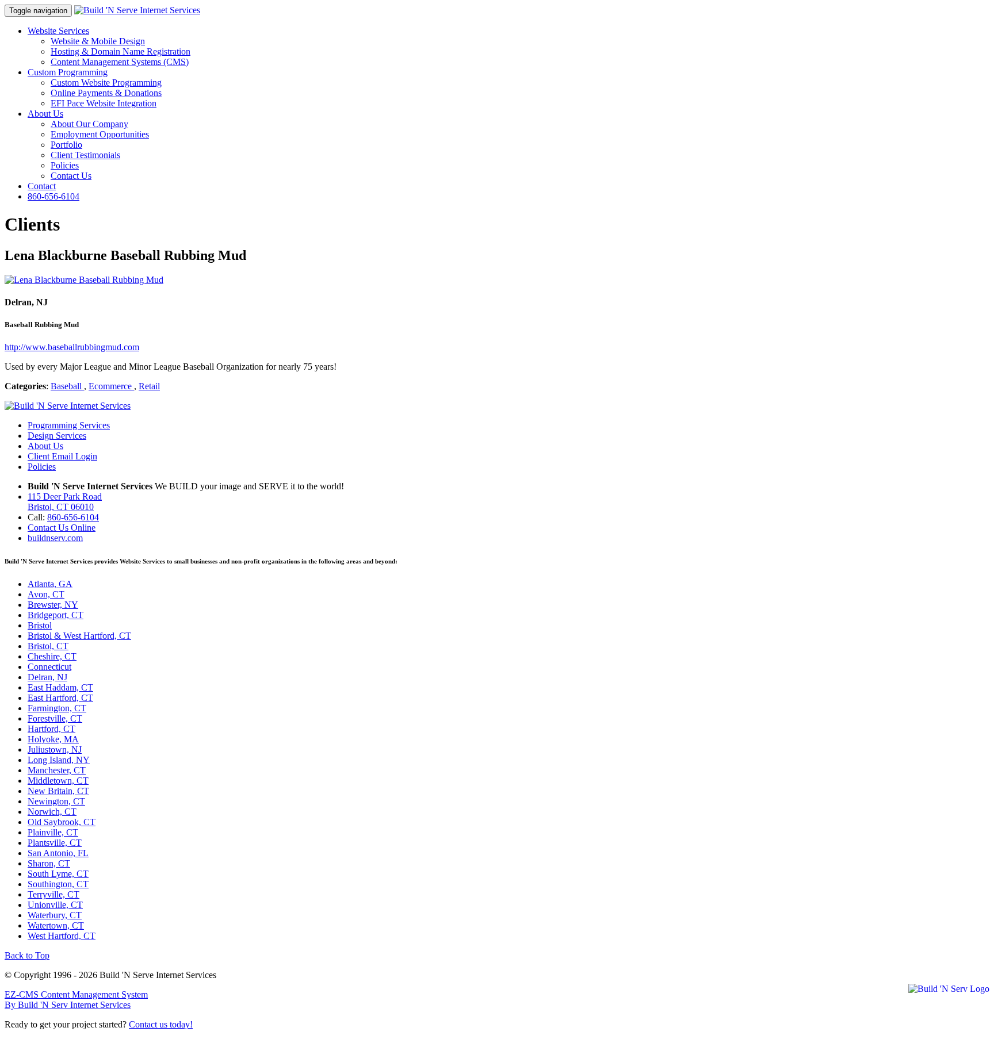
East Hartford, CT (60, 698)
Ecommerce (111, 386)
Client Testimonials (85, 155)
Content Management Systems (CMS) (120, 62)
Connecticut (49, 667)
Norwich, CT (52, 811)
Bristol (40, 625)
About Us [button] (45, 113)
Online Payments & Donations (106, 93)
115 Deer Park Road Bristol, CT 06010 (65, 502)
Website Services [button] (58, 31)
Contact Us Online (61, 527)
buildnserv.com (55, 538)
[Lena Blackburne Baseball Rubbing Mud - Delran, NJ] (84, 280)
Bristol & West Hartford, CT (79, 636)
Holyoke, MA (53, 739)
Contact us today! (161, 1024)
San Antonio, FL (58, 853)
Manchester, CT (57, 770)
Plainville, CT (53, 832)
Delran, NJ (47, 677)
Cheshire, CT (52, 656)
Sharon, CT (49, 863)
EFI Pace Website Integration (103, 103)
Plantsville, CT (55, 843)
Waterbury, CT (55, 915)
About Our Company (89, 124)
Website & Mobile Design (98, 41)
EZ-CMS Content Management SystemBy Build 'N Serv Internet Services (76, 1000)
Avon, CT (46, 594)
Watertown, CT (56, 925)
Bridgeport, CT (55, 615)
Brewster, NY (53, 604)
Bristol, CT (48, 646)
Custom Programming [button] (68, 72)
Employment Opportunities (100, 134)
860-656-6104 (53, 196)
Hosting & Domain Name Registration (120, 51)
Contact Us (71, 176)
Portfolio (66, 144)
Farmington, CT (57, 708)
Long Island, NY (59, 760)
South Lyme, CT (58, 874)
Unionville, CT (55, 905)
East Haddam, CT (60, 687)
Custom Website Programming (106, 82)
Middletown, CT (58, 780)
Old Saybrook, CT (61, 822)
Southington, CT (58, 884)
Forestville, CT (55, 718)
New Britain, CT (58, 791)
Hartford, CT (51, 729)
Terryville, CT (53, 894)
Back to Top (27, 955)
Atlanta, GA (50, 584)
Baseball (67, 386)
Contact (42, 186)
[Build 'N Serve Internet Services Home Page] (68, 406)
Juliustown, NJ (55, 749)
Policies (65, 165)
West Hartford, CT (61, 936)
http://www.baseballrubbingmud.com (72, 347)
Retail (149, 386)
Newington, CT (56, 801)
